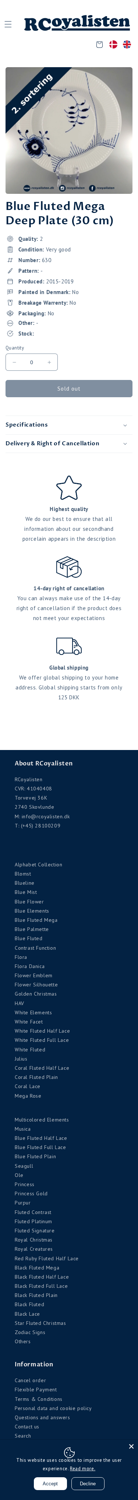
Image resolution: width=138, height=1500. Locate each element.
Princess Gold (31, 1193)
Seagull (24, 1166)
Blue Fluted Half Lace (41, 1138)
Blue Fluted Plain (35, 1156)
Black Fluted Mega (37, 1267)
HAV (19, 1003)
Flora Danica (30, 966)
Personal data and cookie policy (53, 1408)
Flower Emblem (34, 975)
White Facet (29, 1021)
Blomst (23, 873)
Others (23, 1341)
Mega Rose (28, 1096)
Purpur (23, 1202)
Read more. (82, 1468)
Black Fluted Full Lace (41, 1286)
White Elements (33, 1012)
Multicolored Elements (42, 1119)
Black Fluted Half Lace (42, 1276)
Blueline (25, 883)
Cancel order (30, 1380)
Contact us (27, 1426)
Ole (19, 1175)
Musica (23, 1129)
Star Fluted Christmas (40, 1323)
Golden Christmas (36, 993)
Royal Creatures (34, 1249)
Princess (25, 1184)
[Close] (131, 1446)
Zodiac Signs (30, 1332)
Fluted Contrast (33, 1212)
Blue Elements (32, 910)
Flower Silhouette (36, 984)
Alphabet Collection (38, 864)
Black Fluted (29, 1304)
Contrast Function (35, 948)
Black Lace (27, 1314)
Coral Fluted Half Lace (42, 1068)
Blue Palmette (32, 929)
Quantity (15, 348)
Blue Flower (29, 901)
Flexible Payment (36, 1389)
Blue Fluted (29, 938)
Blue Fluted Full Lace (40, 1147)
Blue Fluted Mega (36, 920)
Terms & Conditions (39, 1399)
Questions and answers (42, 1417)
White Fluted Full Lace (42, 1040)
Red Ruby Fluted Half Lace (47, 1258)
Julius (21, 1058)
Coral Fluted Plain (36, 1077)
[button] (8, 24)
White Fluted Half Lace (42, 1031)
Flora (21, 957)
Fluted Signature (35, 1230)
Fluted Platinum (33, 1221)
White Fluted (30, 1049)
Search (23, 1435)
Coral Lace (27, 1086)
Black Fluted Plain (36, 1295)
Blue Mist (26, 892)
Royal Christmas (34, 1239)
